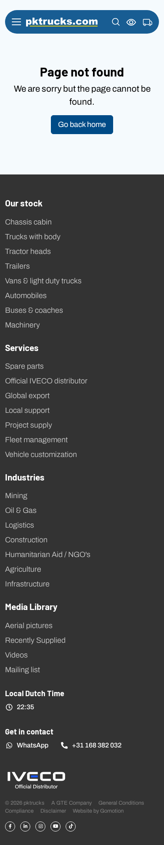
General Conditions (121, 803)
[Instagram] (40, 826)
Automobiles (26, 295)
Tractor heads (28, 251)
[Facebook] (10, 826)
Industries (25, 477)
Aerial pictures (29, 625)
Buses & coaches (34, 310)
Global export (27, 395)
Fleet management (36, 439)
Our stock (23, 203)
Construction (26, 539)
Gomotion (112, 811)
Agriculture (23, 569)
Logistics (19, 525)
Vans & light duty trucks (43, 280)
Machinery (22, 325)
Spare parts (24, 366)
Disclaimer (53, 811)
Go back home (82, 124)
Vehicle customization (41, 454)
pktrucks (62, 22)
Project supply (28, 425)
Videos (16, 655)
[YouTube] (55, 826)
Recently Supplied (35, 640)
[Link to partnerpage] (36, 780)
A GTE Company (71, 803)
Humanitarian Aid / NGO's (47, 554)
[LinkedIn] (25, 826)
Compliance (19, 811)
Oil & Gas (21, 510)
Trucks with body (33, 236)
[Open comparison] (131, 22)
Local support (27, 410)
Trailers (17, 266)
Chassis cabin (28, 222)
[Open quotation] (147, 22)
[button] (116, 22)
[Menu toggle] (16, 22)
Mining (16, 495)
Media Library (31, 606)
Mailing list (22, 669)
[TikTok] (71, 826)
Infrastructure (27, 583)
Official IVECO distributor (46, 380)
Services (22, 347)
